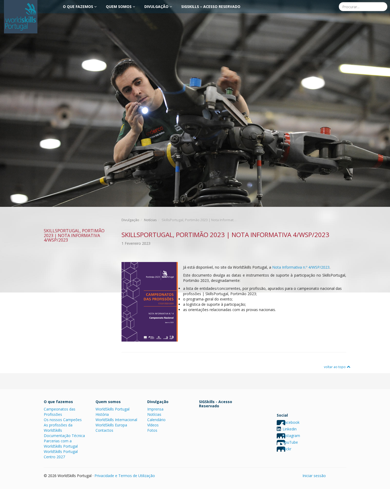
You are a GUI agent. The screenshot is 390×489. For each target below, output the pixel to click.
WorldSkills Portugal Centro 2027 (61, 454)
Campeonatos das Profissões (59, 412)
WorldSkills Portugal (112, 409)
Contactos (104, 430)
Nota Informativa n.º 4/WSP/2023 (301, 267)
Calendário (156, 419)
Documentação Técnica (64, 435)
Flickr (287, 448)
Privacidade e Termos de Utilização (124, 475)
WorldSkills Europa (111, 424)
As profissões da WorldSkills (58, 427)
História (102, 414)
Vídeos (153, 424)
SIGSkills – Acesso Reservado (210, 6)
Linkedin (290, 428)
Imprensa (155, 409)
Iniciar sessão (314, 475)
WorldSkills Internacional (116, 419)
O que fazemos (78, 6)
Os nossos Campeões (63, 419)
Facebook (291, 422)
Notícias (150, 219)
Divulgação (157, 6)
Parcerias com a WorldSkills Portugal (61, 443)
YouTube (290, 442)
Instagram (291, 435)
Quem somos (119, 6)
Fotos (152, 430)
